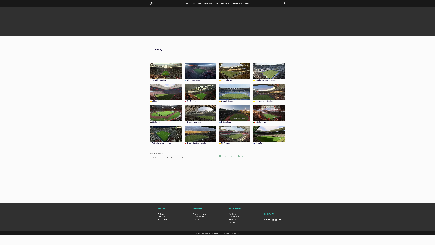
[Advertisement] (217, 20)
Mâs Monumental (193, 80)
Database (161, 217)
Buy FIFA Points (234, 217)
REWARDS (236, 3)
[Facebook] (273, 219)
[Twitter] (269, 219)
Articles (161, 214)
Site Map (196, 219)
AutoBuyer (233, 214)
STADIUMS (197, 3)
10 (245, 156)
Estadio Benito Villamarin (196, 143)
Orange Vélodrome (194, 122)
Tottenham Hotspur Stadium (163, 143)
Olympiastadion (227, 101)
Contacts (196, 222)
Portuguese (162, 219)
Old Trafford (191, 101)
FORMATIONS (208, 3)
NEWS (247, 3)
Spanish (161, 222)
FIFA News (233, 219)
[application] (241, 3)
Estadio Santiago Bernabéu (266, 80)
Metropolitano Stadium (264, 101)
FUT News (232, 222)
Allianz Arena (157, 101)
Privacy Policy (198, 217)
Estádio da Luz (261, 122)
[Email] (265, 219)
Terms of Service (199, 214)
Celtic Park (259, 143)
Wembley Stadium (159, 80)
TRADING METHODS (223, 3)
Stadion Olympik (158, 122)
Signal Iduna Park (227, 80)
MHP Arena (225, 143)
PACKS (188, 3)
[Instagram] (276, 219)
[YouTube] (280, 219)
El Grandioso (226, 122)
